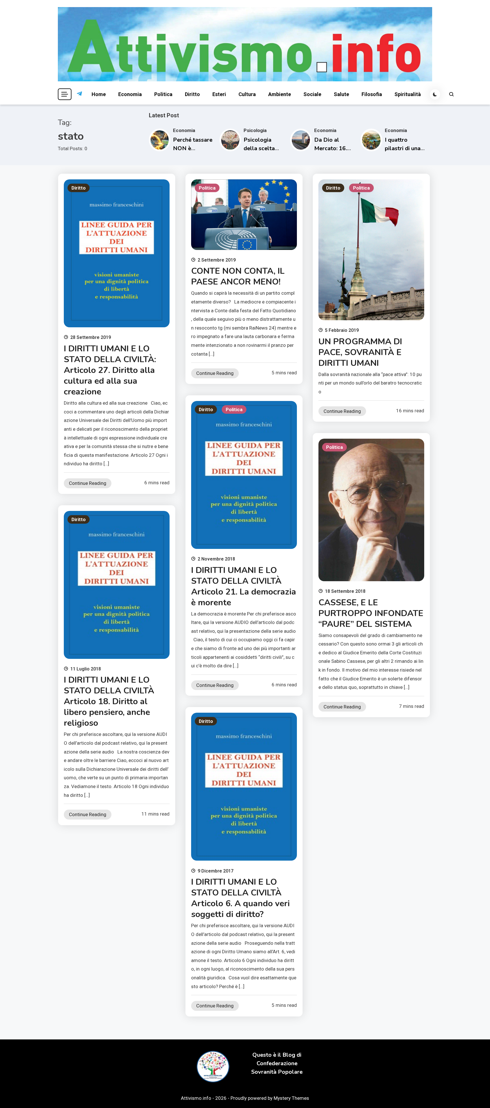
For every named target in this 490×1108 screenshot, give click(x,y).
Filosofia (372, 94)
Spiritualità (407, 94)
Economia (130, 94)
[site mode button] (435, 94)
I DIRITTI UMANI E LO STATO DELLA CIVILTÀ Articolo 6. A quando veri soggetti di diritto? (240, 898)
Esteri (219, 94)
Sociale (312, 94)
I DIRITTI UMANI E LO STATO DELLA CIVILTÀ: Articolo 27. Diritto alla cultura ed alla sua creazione (110, 370)
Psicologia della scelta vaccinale (259, 148)
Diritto (192, 94)
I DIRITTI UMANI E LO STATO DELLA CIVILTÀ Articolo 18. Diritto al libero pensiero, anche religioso (109, 701)
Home (99, 94)
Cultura (247, 94)
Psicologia (255, 130)
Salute (341, 94)
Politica (163, 94)
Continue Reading (87, 483)
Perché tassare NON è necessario (192, 148)
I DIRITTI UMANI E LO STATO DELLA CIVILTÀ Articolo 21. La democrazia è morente (243, 586)
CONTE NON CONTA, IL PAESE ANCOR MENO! (238, 276)
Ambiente (279, 94)
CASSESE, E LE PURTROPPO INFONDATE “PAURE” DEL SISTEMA (370, 613)
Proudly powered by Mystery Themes (270, 1098)
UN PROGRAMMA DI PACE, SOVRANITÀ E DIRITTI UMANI (360, 352)
